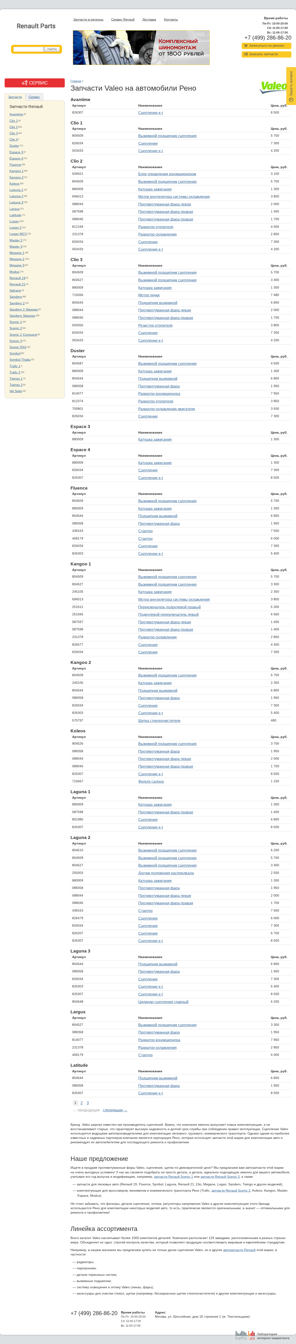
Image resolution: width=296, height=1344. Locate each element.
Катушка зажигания (155, 189)
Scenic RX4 (17, 347)
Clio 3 (13, 133)
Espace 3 (16, 152)
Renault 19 (17, 278)
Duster (14, 146)
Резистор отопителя (155, 325)
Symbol (14, 353)
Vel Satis (15, 391)
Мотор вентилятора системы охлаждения (174, 197)
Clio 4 (13, 139)
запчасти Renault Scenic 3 (220, 1176)
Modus (14, 272)
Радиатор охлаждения (157, 234)
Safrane (15, 290)
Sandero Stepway (22, 316)
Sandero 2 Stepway (23, 309)
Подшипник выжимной (157, 303)
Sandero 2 (17, 303)
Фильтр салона (151, 781)
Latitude (15, 215)
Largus (14, 209)
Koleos (14, 183)
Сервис (34, 97)
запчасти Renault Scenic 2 (230, 1190)
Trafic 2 (14, 372)
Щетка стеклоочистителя (159, 721)
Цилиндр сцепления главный (163, 1002)
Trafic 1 (14, 366)
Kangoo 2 (16, 177)
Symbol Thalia (19, 359)
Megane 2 (16, 259)
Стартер (145, 531)
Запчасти (15, 97)
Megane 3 (16, 265)
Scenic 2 (15, 328)
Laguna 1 (16, 190)
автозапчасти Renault (239, 1250)
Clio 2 (13, 127)
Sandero (15, 297)
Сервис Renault (123, 19)
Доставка (149, 19)
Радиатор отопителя (155, 227)
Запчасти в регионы (88, 19)
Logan (14, 221)
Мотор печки (149, 295)
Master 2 (15, 240)
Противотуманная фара (159, 386)
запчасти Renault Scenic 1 (173, 1176)
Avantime (16, 114)
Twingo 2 (16, 385)
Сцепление (148, 143)
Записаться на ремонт (266, 46)
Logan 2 (15, 227)
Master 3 (15, 246)
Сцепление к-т (150, 113)
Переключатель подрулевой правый (169, 607)
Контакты (171, 19)
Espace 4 (16, 158)
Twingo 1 (16, 378)
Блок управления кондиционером (167, 174)
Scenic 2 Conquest (23, 334)
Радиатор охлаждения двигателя (166, 409)
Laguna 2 (16, 196)
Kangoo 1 (16, 171)
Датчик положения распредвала (166, 873)
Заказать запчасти (263, 54)
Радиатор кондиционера (159, 394)
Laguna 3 (16, 202)
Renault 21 (17, 284)
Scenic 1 (15, 322)
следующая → (115, 1110)
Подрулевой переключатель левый (168, 615)
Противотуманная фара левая (164, 204)
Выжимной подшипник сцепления (167, 136)
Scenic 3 (15, 341)
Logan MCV (18, 234)
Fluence (15, 164)
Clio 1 (13, 121)
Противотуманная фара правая (165, 212)
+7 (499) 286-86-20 (267, 37)
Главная (76, 81)
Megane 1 (16, 253)
